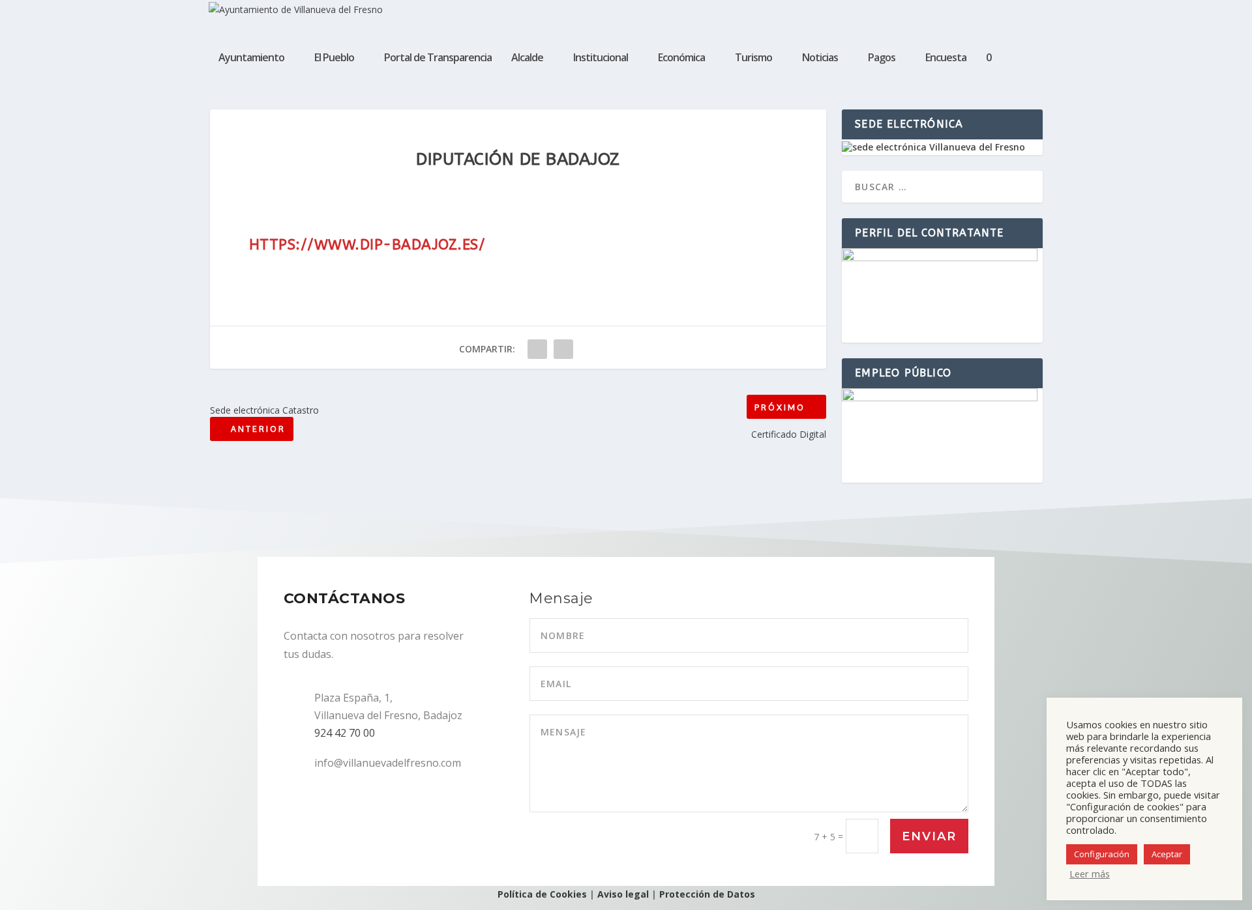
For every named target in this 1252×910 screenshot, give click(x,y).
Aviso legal (623, 894)
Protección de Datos (707, 894)
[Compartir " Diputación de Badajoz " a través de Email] (563, 349)
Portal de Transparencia (438, 58)
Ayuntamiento (251, 58)
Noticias (820, 58)
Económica (681, 58)
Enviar (929, 836)
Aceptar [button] (1167, 854)
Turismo (753, 58)
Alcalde (527, 58)
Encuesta (945, 58)
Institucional (600, 58)
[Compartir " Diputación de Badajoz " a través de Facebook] (537, 349)
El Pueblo (334, 58)
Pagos (881, 58)
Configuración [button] (1101, 854)
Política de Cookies (542, 894)
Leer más (1089, 873)
